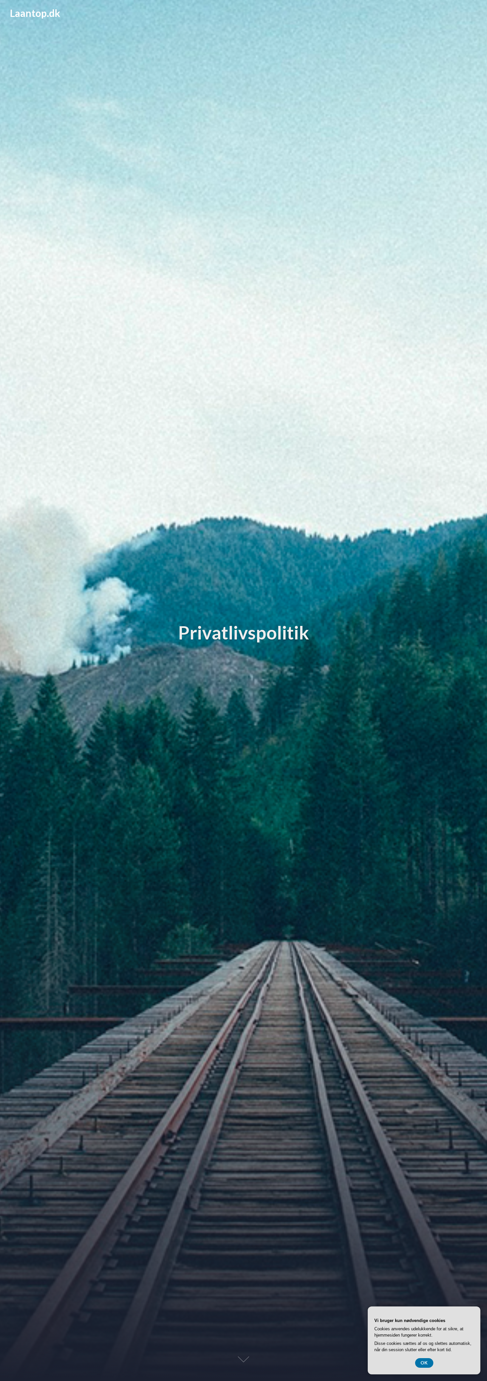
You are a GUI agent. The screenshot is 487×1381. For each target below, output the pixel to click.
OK (424, 1362)
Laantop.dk (35, 13)
